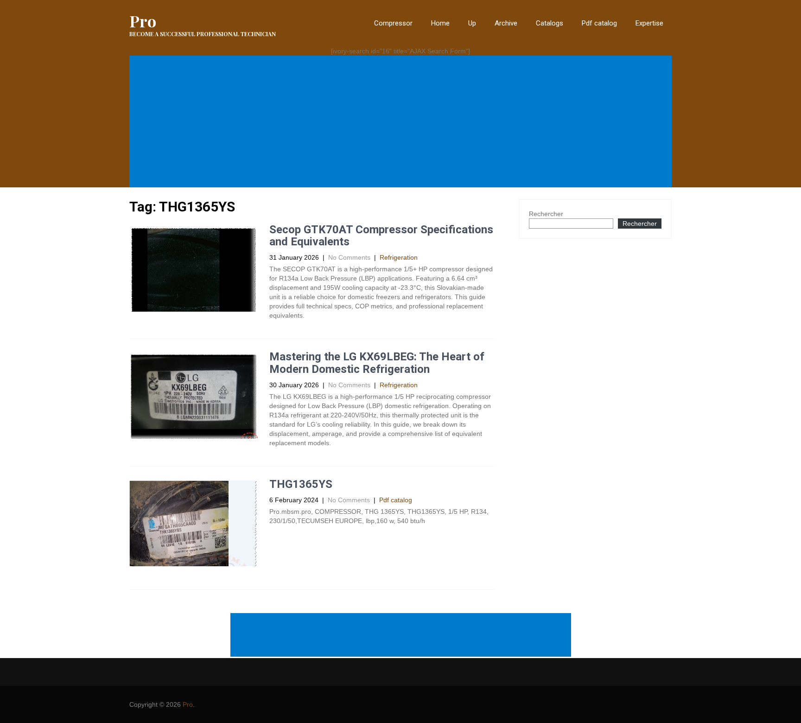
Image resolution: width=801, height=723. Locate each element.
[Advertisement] (402, 121)
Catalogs (549, 23)
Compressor (393, 23)
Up (472, 23)
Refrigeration (399, 257)
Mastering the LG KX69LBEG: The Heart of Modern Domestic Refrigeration (376, 362)
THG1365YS (300, 484)
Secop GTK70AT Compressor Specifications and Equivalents (381, 235)
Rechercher (546, 214)
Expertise (649, 23)
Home (440, 23)
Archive (506, 23)
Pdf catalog (599, 23)
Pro (188, 704)
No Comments (349, 257)
